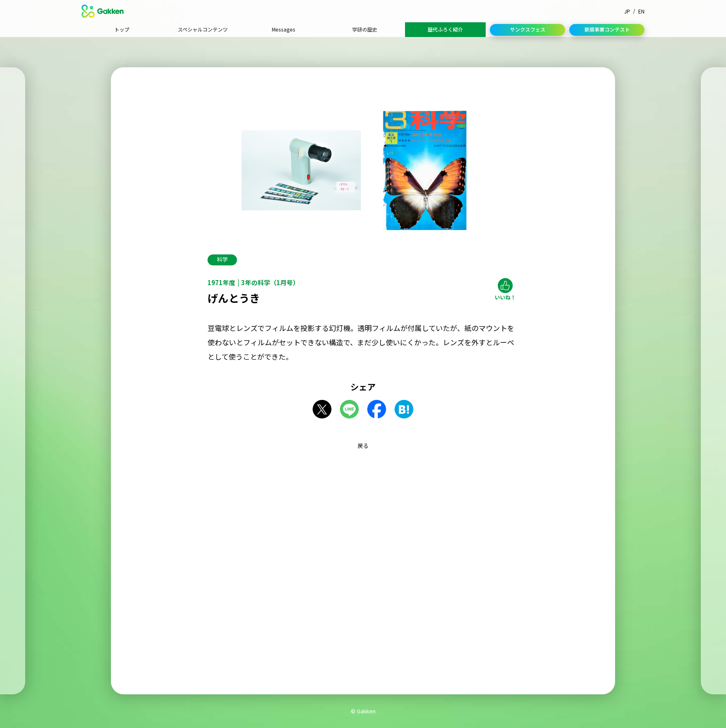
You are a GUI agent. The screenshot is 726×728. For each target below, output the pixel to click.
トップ (121, 29)
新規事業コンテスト (607, 29)
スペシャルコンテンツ (203, 29)
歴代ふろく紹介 (445, 29)
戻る (363, 446)
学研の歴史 (364, 29)
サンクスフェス (527, 29)
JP (627, 11)
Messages (283, 29)
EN (641, 11)
